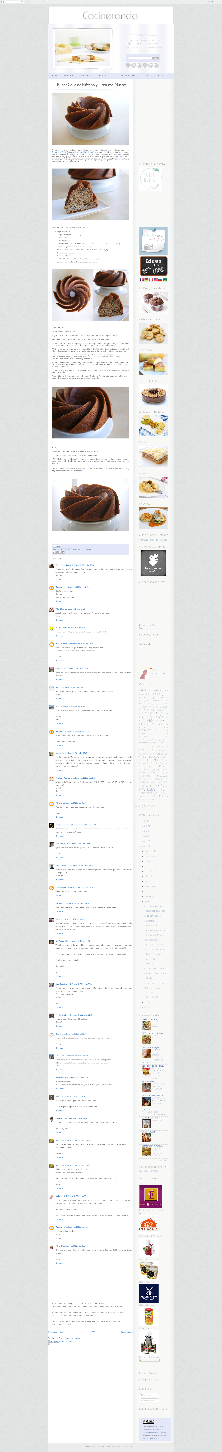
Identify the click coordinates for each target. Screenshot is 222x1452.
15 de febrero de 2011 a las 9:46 (76, 1078)
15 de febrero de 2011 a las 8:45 (77, 1056)
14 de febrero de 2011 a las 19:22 (76, 903)
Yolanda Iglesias (62, 565)
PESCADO (154, 756)
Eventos (164, 713)
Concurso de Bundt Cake (61, 152)
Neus (57, 687)
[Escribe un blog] (57, 552)
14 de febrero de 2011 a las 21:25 (79, 1015)
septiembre (150, 866)
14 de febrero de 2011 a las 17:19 (83, 825)
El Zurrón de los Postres (152, 1033)
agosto (148, 871)
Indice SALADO (105, 76)
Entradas (146, 1395)
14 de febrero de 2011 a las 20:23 (77, 941)
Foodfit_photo (61, 1015)
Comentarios (148, 1400)
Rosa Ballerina (61, 644)
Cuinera (58, 1118)
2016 (144, 821)
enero (148, 1002)
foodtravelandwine (62, 825)
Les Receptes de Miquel (153, 1066)
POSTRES (145, 760)
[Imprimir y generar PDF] (57, 547)
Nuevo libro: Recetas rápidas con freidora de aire (153, 1113)
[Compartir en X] (60, 552)
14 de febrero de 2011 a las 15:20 (76, 731)
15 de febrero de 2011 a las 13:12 (77, 1140)
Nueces (81, 549)
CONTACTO (160, 76)
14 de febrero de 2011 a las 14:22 (78, 669)
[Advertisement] (153, 120)
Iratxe (57, 628)
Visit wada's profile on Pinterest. (153, 540)
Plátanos (88, 549)
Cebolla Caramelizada (154, 968)
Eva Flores (59, 1056)
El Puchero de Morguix (152, 1146)
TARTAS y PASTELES (153, 787)
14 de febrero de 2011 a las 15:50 (73, 803)
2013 (144, 836)
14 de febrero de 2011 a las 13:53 (72, 609)
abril (147, 891)
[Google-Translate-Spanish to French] (142, 281)
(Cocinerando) (153, 1438)
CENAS (145, 76)
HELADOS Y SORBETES (153, 724)
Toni (57, 706)
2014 (144, 831)
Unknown (59, 587)
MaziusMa (59, 903)
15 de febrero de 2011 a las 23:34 (75, 1196)
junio (147, 881)
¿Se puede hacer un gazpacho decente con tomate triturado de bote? (153, 1056)
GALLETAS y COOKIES (153, 718)
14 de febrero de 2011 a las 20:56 (79, 984)
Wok (147, 799)
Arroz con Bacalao (152, 916)
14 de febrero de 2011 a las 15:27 (74, 753)
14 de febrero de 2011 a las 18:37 (80, 866)
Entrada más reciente (56, 1332)
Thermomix (146, 792)
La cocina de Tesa (150, 1118)
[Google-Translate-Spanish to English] (156, 281)
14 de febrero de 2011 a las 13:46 (76, 587)
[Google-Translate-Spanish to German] (146, 281)
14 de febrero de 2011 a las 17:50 (78, 844)
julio (147, 876)
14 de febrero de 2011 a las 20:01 (73, 919)
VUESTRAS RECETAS (127, 76)
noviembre (150, 856)
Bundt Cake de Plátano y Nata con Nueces (91, 85)
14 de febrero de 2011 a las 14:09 (73, 628)
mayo (148, 886)
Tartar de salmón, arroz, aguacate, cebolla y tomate (158, 1073)
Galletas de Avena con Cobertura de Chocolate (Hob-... (154, 992)
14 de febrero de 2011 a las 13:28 (81, 565)
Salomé (58, 753)
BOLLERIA (145, 697)
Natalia (58, 1034)
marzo (148, 896)
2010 (144, 1007)
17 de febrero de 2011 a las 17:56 (76, 1227)
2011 (144, 846)
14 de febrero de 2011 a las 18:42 (80, 887)
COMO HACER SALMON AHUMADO (158, 1086)
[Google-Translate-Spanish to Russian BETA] (160, 281)
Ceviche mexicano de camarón (157, 1024)
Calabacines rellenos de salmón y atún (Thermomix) (158, 1152)
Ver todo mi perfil (157, 674)
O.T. (166, 743)
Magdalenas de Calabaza (155, 983)
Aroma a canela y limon (152, 1095)
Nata (75, 549)
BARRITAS (158, 690)
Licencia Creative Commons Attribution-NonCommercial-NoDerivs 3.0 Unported (154, 1429)
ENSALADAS (160, 706)
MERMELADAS (148, 733)
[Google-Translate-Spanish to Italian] (151, 281)
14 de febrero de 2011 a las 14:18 (80, 644)
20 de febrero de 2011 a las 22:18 (73, 1246)
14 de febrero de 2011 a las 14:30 (72, 687)
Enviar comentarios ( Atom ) (69, 1338)
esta (119, 154)
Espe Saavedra (61, 887)
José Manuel (60, 844)
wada (57, 1196)
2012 (144, 841)
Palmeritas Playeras (156, 1037)
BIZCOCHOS (66, 549)
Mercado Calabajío (150, 1047)
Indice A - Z (68, 76)
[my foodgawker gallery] (153, 575)
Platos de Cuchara (159, 763)
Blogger (134, 1447)
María (57, 919)
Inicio (54, 76)
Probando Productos (153, 775)
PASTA (144, 750)
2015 (144, 826)
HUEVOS (156, 727)
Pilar (57, 609)
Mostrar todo (163, 1160)
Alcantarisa (59, 1140)
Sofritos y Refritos (62, 778)
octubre (148, 861)
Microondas (144, 743)
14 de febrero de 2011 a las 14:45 (72, 706)
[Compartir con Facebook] (63, 552)
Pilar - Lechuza (61, 866)
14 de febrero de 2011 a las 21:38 (74, 1034)
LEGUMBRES (147, 730)
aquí (81, 471)
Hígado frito (157, 1120)
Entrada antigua (127, 1332)
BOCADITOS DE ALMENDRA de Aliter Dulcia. (158, 1100)
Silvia (57, 803)
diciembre (149, 851)
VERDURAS (161, 796)
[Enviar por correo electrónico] (54, 552)
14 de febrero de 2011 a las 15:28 (83, 778)
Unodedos (59, 1078)
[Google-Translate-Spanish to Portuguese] (165, 281)
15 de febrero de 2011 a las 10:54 (73, 1096)
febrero (148, 901)
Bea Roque (59, 941)
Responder (59, 579)
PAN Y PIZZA (154, 746)
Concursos (155, 701)
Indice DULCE (86, 76)
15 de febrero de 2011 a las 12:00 (74, 1118)
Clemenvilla (60, 669)
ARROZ (143, 690)
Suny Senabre (61, 984)
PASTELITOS (160, 753)
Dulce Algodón (148, 1132)
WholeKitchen (88, 152)
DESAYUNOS (145, 704)
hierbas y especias (150, 1019)
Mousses (157, 743)
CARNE (163, 697)
